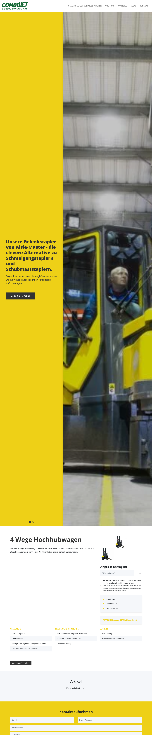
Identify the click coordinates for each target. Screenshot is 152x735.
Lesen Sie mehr (20, 296)
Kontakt (144, 6)
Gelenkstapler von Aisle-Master (85, 6)
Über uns (109, 6)
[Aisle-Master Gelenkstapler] (15, 6)
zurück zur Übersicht (20, 663)
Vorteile (122, 6)
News (133, 6)
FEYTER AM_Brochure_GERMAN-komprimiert (120, 620)
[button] (30, 522)
